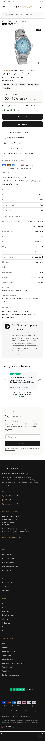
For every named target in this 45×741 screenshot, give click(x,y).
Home (4, 22)
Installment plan (8, 615)
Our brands (6, 570)
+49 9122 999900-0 (13, 496)
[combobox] (22, 14)
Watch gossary (8, 667)
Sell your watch (8, 583)
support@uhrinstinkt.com (14, 504)
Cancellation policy (7, 711)
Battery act (15, 716)
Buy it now (22, 124)
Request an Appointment (11, 537)
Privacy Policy (33, 448)
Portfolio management (10, 675)
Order (4, 607)
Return (4, 627)
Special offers (7, 659)
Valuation (5, 591)
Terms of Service (10, 450)
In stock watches (8, 563)
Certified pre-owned (10, 566)
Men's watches (7, 555)
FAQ (3, 643)
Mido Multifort (20, 22)
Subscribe (23, 444)
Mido (11, 22)
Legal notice (5, 716)
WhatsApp (9, 500)
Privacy (34, 711)
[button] (41, 7)
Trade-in (5, 587)
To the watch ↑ (17, 355)
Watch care (6, 671)
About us (5, 647)
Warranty (5, 631)
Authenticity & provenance (12, 663)
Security (5, 603)
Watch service (7, 655)
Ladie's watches (8, 558)
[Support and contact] (40, 736)
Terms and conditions (22, 711)
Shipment (5, 619)
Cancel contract (26, 716)
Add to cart (22, 117)
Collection (6, 623)
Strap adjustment (8, 651)
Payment (5, 611)
